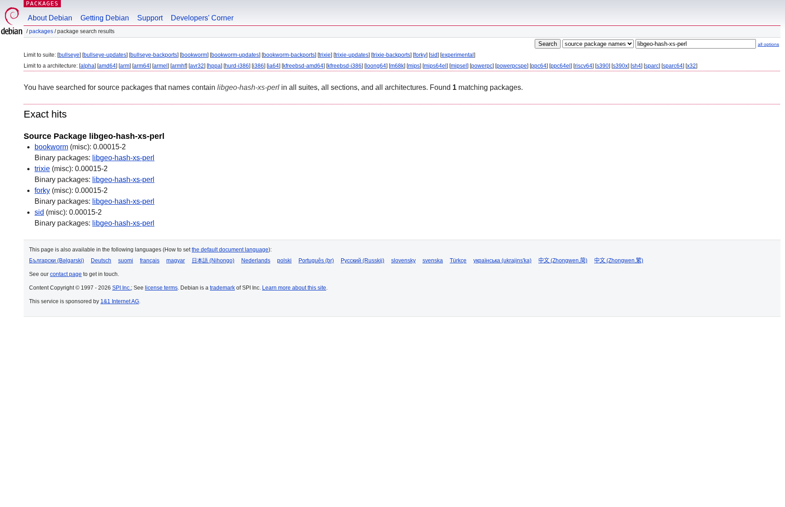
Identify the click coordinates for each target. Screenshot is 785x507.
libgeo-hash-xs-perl (123, 158)
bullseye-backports (153, 55)
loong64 (376, 66)
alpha (87, 66)
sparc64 (673, 66)
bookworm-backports (289, 55)
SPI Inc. (121, 288)
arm (124, 66)
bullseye (69, 55)
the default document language (230, 249)
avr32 (197, 66)
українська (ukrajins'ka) (502, 260)
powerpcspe (512, 66)
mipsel (459, 66)
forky (420, 55)
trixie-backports (391, 55)
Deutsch (101, 260)
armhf (179, 66)
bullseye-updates (105, 55)
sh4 (636, 66)
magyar (175, 260)
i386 (258, 66)
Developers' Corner (202, 18)
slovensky (403, 260)
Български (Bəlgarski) (56, 260)
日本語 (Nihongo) (213, 260)
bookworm (194, 55)
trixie (325, 55)
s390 (602, 66)
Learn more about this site (294, 288)
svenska (432, 260)
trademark (222, 288)
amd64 (107, 66)
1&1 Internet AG (119, 301)
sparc (652, 66)
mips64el (435, 66)
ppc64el (561, 66)
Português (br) (316, 260)
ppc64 (539, 66)
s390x (620, 66)
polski (284, 260)
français (149, 260)
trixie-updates (351, 55)
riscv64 (583, 66)
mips (414, 66)
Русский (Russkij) (362, 260)
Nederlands (255, 260)
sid (433, 55)
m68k (397, 66)
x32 (691, 66)
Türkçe (458, 260)
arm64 (141, 66)
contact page (66, 274)
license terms (161, 288)
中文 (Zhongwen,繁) (618, 260)
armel (161, 66)
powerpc (481, 66)
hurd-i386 (237, 66)
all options (768, 44)
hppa (214, 66)
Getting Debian (104, 18)
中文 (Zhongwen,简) (562, 260)
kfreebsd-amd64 (303, 66)
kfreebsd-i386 (345, 66)
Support (150, 18)
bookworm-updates (235, 55)
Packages (42, 3)
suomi (125, 260)
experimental (458, 55)
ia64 (273, 66)
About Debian (50, 18)
